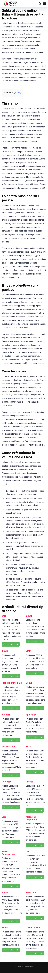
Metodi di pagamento (32, 818)
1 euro (5, 651)
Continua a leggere (10, 644)
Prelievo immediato (12, 683)
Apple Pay (31, 714)
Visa (4, 817)
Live (28, 851)
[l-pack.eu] (10, 3)
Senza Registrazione (9, 853)
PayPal (29, 781)
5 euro (29, 616)
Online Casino (33, 927)
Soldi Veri (31, 892)
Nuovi (5, 892)
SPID (28, 651)
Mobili (5, 927)
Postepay (6, 781)
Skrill (28, 746)
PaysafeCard (8, 746)
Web (4, 616)
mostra (17, 93)
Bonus (29, 683)
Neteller (6, 714)
